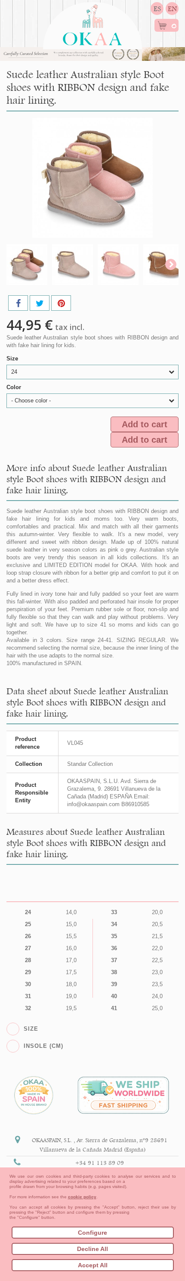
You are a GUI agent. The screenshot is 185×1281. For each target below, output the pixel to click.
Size (13, 358)
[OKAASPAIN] (92, 22)
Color (14, 387)
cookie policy (82, 1196)
